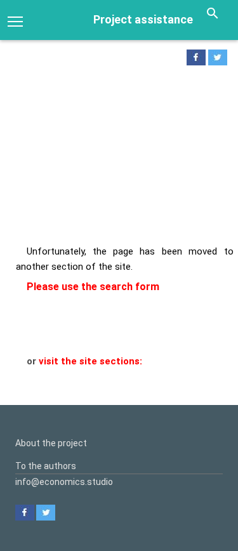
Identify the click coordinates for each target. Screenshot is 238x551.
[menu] (15, 20)
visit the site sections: (90, 361)
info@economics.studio (64, 482)
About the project (51, 443)
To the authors (45, 466)
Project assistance (143, 19)
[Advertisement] (119, 158)
